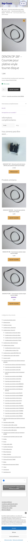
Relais (4, 462)
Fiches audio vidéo (7, 444)
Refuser (14, 532)
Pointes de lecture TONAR (9, 459)
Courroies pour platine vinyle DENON (15, 96)
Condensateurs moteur (8, 345)
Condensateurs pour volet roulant (11, 355)
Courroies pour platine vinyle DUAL (13, 378)
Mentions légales (6, 509)
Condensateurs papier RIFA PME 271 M (12, 353)
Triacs (4, 467)
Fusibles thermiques (8, 446)
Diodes (5, 439)
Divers (4, 441)
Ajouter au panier (14, 89)
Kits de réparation (7, 449)
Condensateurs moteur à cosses (12, 348)
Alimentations (6, 322)
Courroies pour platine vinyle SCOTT (13, 400)
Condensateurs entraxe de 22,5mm (13, 337)
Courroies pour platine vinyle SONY (13, 403)
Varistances (6, 469)
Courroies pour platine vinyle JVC (12, 381)
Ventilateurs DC (7, 472)
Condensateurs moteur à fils (11, 350)
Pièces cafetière (7, 454)
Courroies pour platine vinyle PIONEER (14, 395)
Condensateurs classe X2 (9, 330)
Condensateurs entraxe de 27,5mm (13, 340)
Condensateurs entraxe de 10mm (12, 332)
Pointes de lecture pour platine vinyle (12, 457)
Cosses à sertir (6, 358)
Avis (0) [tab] (3, 108)
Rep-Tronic (7, 3)
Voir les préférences (14, 536)
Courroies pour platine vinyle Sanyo (13, 398)
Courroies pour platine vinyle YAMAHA (13, 416)
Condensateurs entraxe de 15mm (12, 335)
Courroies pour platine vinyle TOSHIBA (14, 413)
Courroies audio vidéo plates (10, 430)
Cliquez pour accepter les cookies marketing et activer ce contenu (14, 487)
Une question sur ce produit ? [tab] (9, 112)
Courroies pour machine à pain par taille (12, 436)
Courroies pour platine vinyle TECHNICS (14, 405)
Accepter (14, 528)
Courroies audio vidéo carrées (10, 425)
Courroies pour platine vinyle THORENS (14, 410)
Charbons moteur (7, 325)
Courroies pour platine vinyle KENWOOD (14, 384)
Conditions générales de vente (10, 504)
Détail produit (14, 171)
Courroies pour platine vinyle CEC (12, 369)
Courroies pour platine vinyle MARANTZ (14, 386)
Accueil (5, 9)
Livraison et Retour (7, 502)
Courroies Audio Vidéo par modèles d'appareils (14, 427)
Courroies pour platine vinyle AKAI (13, 367)
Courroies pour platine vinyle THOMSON (14, 408)
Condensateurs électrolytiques (10, 342)
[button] (26, 513)
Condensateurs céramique (9, 327)
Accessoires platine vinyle (9, 320)
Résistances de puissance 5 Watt (11, 464)
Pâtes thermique (7, 451)
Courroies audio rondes (8, 422)
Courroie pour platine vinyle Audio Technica (15, 364)
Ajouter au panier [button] (14, 218)
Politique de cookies (8, 539)
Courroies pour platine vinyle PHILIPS (13, 393)
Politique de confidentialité (18, 539)
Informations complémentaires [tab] (10, 103)
